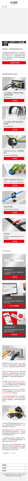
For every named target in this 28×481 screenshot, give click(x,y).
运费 (13, 474)
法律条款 (4, 465)
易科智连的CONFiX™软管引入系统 (15, 430)
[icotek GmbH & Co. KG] (14, 3)
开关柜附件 (14, 441)
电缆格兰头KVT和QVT (15, 371)
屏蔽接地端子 (18, 446)
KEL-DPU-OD (11, 453)
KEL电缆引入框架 (17, 363)
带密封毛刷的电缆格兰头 (9, 397)
